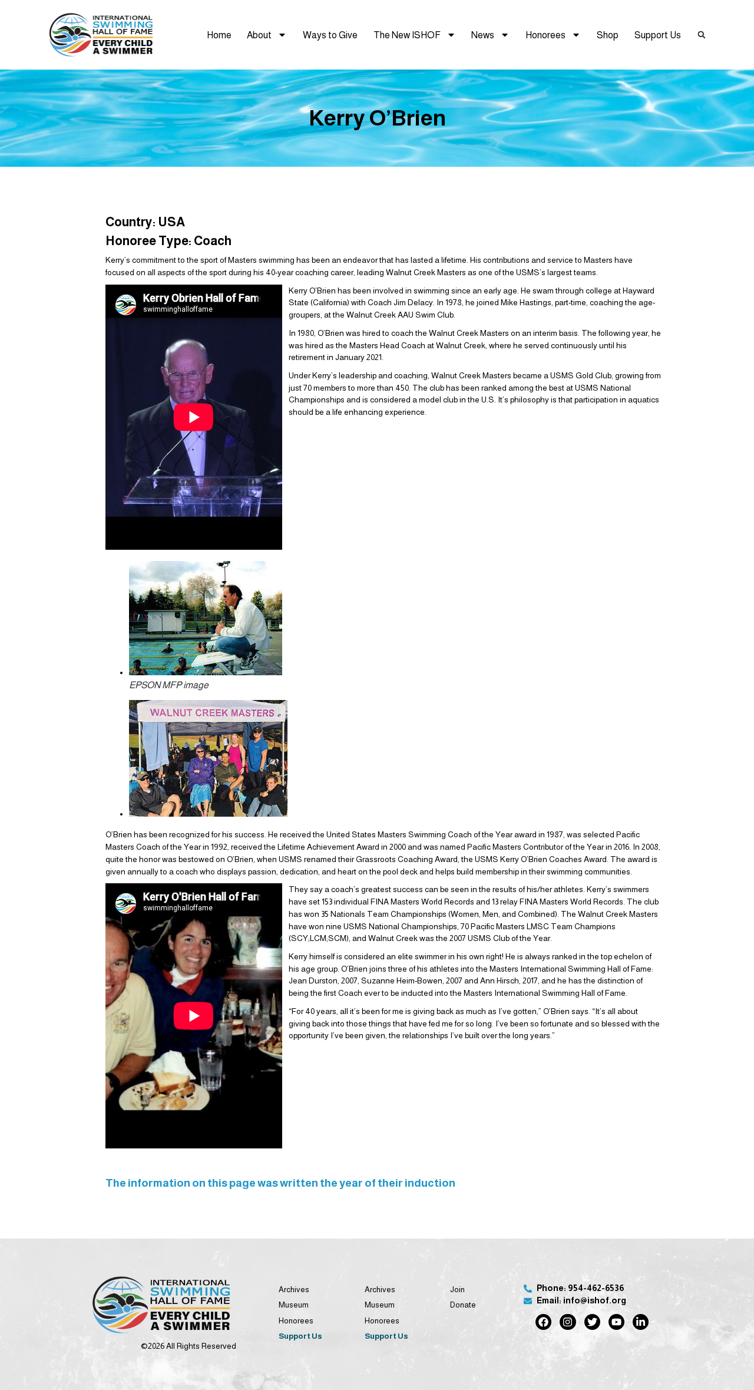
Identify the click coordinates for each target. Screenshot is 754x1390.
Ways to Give (330, 34)
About (259, 34)
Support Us (657, 34)
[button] (702, 35)
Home (219, 34)
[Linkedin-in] (641, 1322)
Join (457, 1289)
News (482, 34)
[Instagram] (568, 1322)
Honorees (545, 34)
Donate (463, 1304)
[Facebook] (543, 1322)
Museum (294, 1304)
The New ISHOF (407, 34)
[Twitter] (592, 1322)
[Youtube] (616, 1322)
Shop (608, 34)
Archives (294, 1289)
